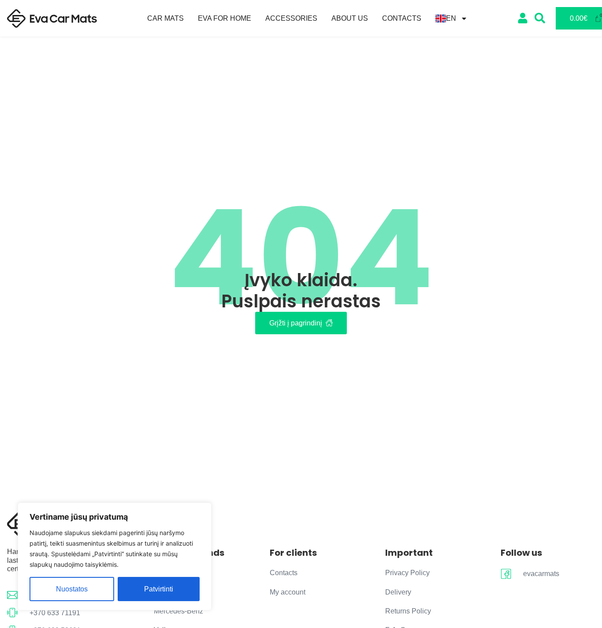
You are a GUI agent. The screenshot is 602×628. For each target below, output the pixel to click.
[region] (115, 556)
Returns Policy (408, 611)
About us (349, 18)
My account (287, 592)
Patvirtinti (158, 589)
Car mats (165, 18)
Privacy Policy (407, 572)
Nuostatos (72, 589)
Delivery (398, 592)
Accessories (291, 18)
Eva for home (224, 18)
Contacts (401, 18)
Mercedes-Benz (178, 611)
